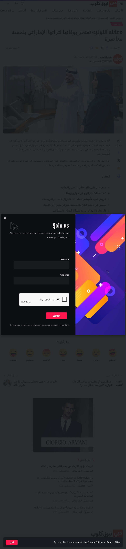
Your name (64, 259)
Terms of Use (113, 542)
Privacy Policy (94, 542)
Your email (64, 275)
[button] (12, 542)
